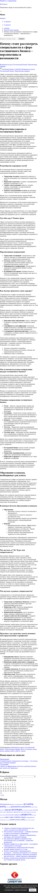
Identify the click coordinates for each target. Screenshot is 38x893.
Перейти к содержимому (8, 1)
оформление (9, 812)
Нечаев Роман (9, 69)
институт (2, 810)
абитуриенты (4, 804)
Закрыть (2, 18)
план (22, 812)
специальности (30, 817)
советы (17, 817)
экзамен (32, 819)
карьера (7, 751)
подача (28, 812)
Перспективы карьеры (22, 71)
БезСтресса (3, 4)
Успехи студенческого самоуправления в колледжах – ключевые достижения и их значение (20, 852)
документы (16, 806)
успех (12, 819)
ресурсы (34, 814)
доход (34, 749)
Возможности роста (6, 64)
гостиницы (28, 749)
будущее (12, 804)
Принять (32, 890)
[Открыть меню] (1, 11)
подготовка (33, 812)
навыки (30, 810)
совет (6, 817)
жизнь (32, 806)
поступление (10, 815)
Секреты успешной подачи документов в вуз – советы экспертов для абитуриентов (19, 829)
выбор (30, 804)
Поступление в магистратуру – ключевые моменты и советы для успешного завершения (21, 832)
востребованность (19, 804)
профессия (17, 815)
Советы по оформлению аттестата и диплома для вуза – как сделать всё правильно (18, 766)
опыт (1, 812)
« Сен (2, 795)
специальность (3, 819)
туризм (23, 751)
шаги (26, 819)
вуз (25, 804)
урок (8, 819)
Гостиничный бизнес (21, 64)
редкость (26, 814)
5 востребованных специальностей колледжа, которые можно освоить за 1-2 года (19, 848)
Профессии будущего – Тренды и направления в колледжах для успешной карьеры (20, 836)
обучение (35, 810)
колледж (17, 809)
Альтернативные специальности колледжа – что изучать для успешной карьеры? (19, 761)
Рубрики (3, 776)
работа (12, 751)
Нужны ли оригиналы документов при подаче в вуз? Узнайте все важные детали (20, 859)
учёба (22, 819)
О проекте (7, 21)
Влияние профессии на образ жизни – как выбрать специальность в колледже (21, 845)
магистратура (25, 810)
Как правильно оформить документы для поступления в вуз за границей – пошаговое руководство (18, 840)
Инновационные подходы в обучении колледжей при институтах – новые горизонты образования (20, 855)
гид (7, 806)
